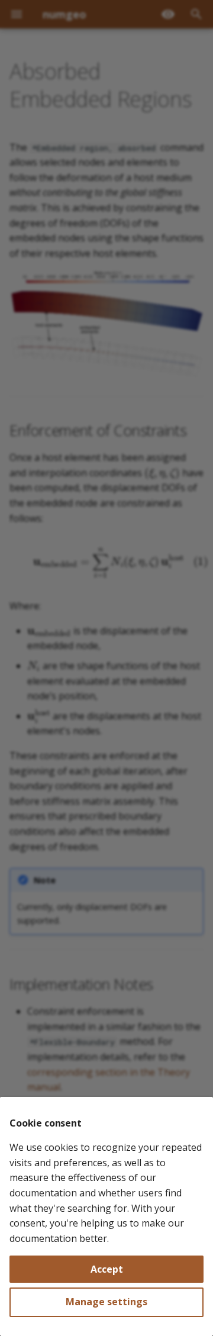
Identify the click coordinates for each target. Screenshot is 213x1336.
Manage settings (106, 1301)
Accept (107, 1269)
